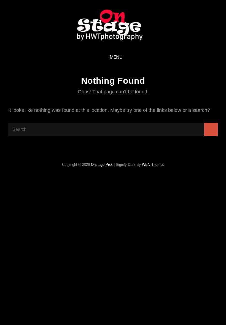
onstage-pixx (102, 164)
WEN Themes (153, 164)
